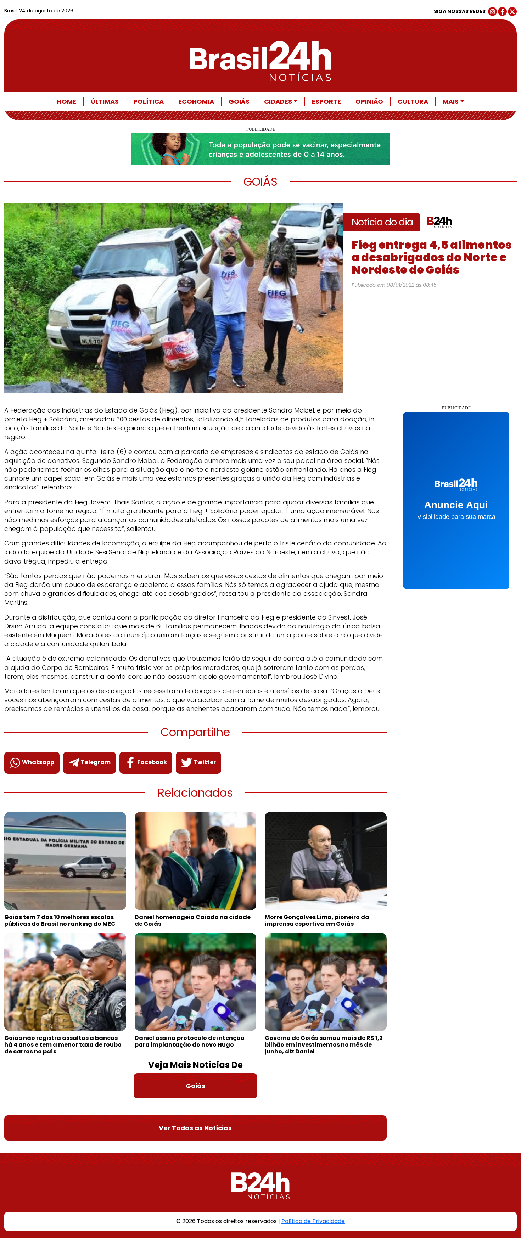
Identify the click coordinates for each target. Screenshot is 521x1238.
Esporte (326, 101)
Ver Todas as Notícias (195, 1128)
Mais (451, 101)
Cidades (278, 101)
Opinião (369, 101)
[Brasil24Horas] (260, 61)
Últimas (105, 101)
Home (66, 101)
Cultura (413, 101)
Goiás (239, 101)
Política (148, 101)
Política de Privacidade (313, 1221)
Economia (196, 101)
